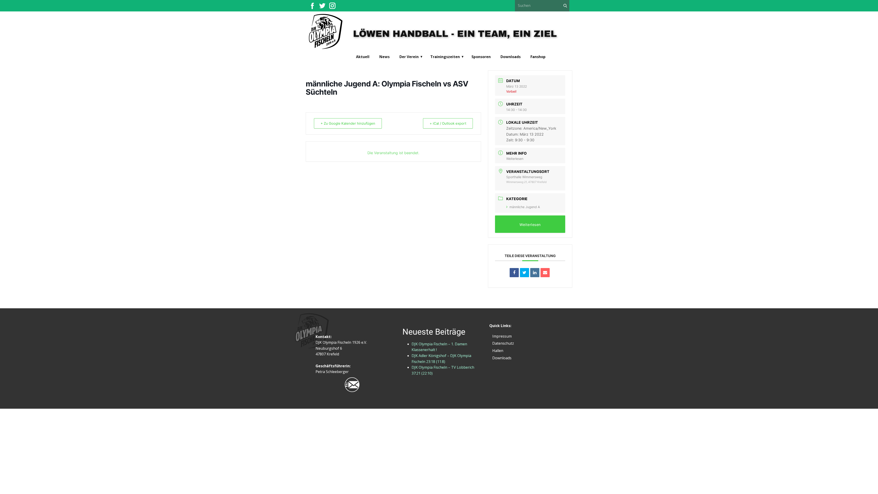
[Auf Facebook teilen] (514, 272)
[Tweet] (524, 272)
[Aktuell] (326, 31)
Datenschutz (503, 343)
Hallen (497, 350)
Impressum (502, 336)
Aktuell (362, 56)
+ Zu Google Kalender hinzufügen (348, 123)
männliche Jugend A (524, 207)
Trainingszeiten (445, 56)
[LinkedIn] (534, 272)
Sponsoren (481, 56)
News (384, 56)
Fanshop (538, 56)
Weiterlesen (514, 159)
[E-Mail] (545, 272)
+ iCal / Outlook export (448, 123)
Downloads (511, 56)
